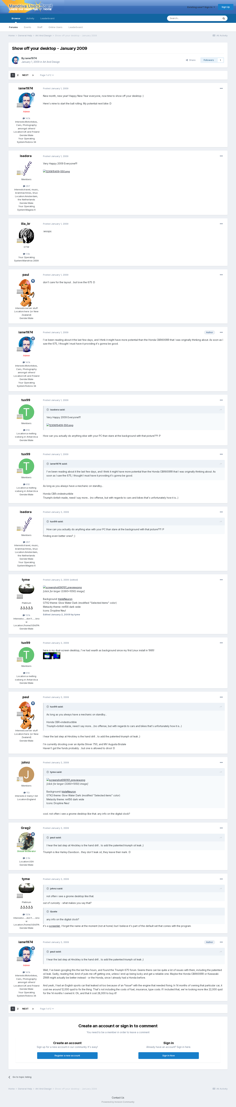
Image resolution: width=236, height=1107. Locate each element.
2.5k (27, 858)
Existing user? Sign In (200, 7)
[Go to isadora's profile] (26, 168)
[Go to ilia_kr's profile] (26, 236)
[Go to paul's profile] (26, 287)
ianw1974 (31, 58)
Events (27, 27)
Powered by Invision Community (118, 1102)
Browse (16, 18)
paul (25, 274)
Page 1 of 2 (46, 75)
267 (27, 186)
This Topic (209, 18)
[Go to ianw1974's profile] (16, 60)
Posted (55, 88)
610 (27, 430)
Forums (13, 27)
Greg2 (26, 828)
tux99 (25, 400)
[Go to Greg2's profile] (26, 840)
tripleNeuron (65, 598)
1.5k (27, 253)
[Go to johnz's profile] (26, 774)
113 (28, 792)
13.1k (27, 615)
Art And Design (51, 61)
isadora (26, 156)
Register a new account (67, 1055)
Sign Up (226, 7)
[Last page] (33, 75)
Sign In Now (168, 1055)
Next (25, 75)
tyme (26, 579)
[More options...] (221, 88)
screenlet (54, 925)
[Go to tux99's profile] (26, 412)
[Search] (224, 18)
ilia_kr (25, 223)
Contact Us (118, 1097)
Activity (30, 18)
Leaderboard (76, 27)
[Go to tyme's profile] (26, 592)
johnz (26, 762)
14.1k (27, 118)
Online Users (55, 27)
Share (192, 60)
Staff (39, 27)
